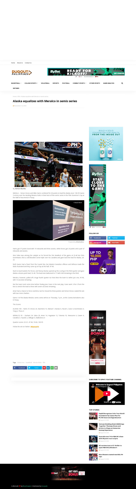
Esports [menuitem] (56, 83)
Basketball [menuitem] (15, 83)
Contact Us (28, 63)
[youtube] (116, 242)
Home (13, 63)
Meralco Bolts (37, 362)
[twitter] (116, 238)
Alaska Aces (20, 362)
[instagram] (97, 242)
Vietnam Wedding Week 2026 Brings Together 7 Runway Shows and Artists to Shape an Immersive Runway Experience (111, 427)
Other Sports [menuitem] (94, 83)
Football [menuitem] (66, 83)
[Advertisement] (48, 125)
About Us (20, 63)
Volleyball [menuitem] (45, 83)
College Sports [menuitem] (30, 83)
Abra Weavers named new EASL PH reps (111, 456)
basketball (29, 362)
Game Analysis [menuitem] (108, 83)
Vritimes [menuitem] (16, 88)
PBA (19, 96)
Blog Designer (27, 486)
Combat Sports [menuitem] (79, 83)
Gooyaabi (44, 486)
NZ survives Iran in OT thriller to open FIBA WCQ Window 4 (110, 447)
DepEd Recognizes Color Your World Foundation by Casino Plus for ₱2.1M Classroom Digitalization (111, 416)
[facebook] (97, 238)
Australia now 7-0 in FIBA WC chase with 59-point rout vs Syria (111, 438)
